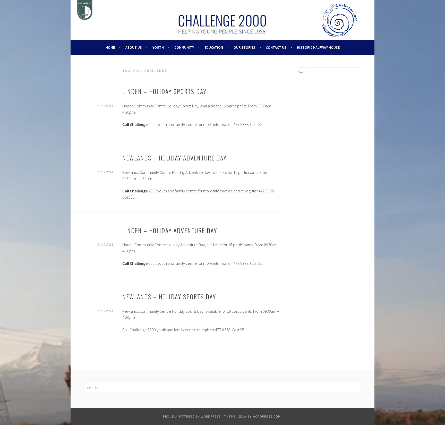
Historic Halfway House (318, 47)
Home (110, 47)
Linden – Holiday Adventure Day (169, 230)
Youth (158, 47)
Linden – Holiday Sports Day (164, 91)
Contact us (276, 47)
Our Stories (244, 47)
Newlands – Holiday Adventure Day (174, 157)
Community (184, 47)
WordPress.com (267, 416)
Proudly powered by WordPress (192, 416)
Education (213, 47)
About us (133, 47)
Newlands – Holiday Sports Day (169, 296)
